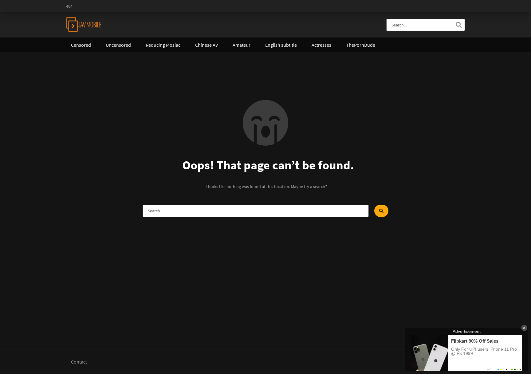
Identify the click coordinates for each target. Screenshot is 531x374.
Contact (79, 362)
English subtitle (281, 45)
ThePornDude (360, 45)
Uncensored (118, 45)
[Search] (459, 25)
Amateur (241, 45)
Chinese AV (206, 45)
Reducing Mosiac (163, 45)
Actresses (321, 45)
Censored (81, 45)
